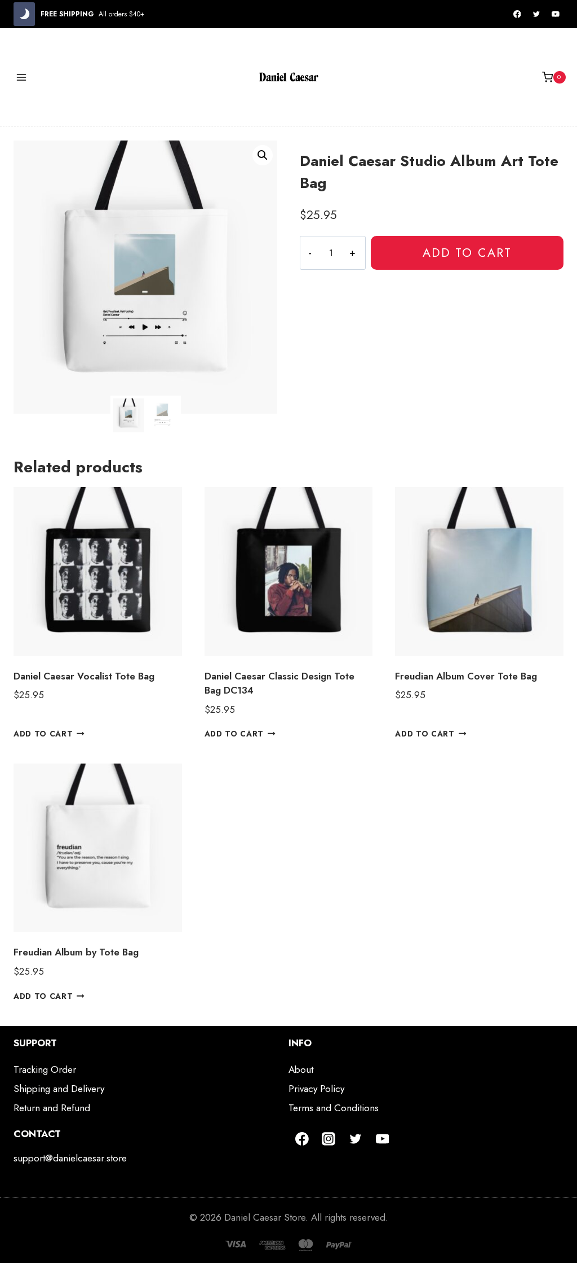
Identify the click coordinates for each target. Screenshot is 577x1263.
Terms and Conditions (333, 1108)
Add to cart (467, 252)
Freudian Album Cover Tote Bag (466, 676)
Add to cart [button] (43, 733)
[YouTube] (555, 14)
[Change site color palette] (24, 14)
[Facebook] (517, 14)
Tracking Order (45, 1069)
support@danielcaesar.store (70, 1158)
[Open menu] (21, 77)
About (300, 1069)
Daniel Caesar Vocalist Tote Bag (84, 676)
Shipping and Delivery (59, 1088)
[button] (262, 155)
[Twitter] (536, 14)
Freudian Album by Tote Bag (76, 952)
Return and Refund (52, 1108)
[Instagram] (329, 1138)
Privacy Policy (316, 1088)
